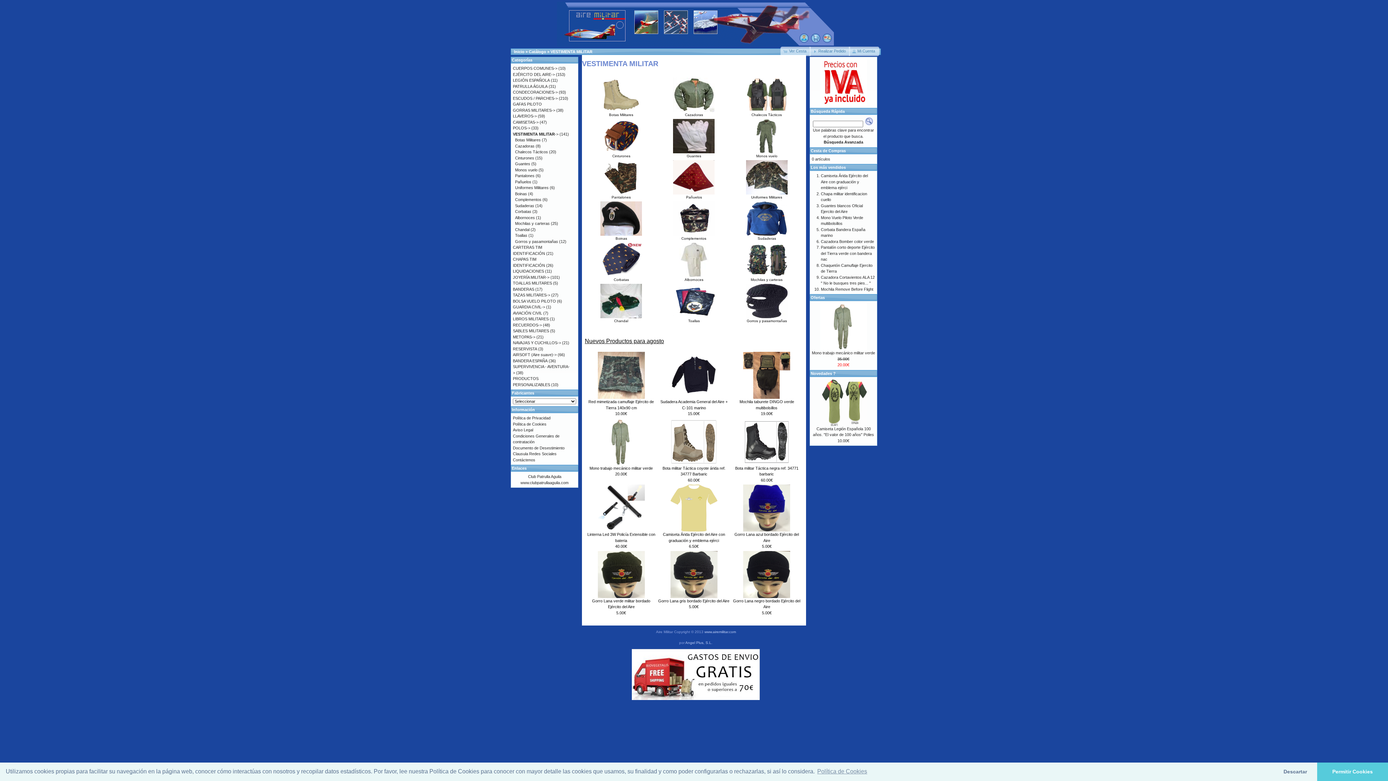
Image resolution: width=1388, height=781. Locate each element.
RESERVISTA (525, 349)
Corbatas (621, 280)
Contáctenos (524, 460)
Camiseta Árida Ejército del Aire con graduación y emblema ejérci (844, 182)
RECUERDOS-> (527, 325)
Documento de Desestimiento (539, 448)
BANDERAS (523, 289)
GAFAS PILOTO (527, 104)
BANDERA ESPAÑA (530, 361)
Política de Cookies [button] (842, 771)
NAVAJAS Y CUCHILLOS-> (537, 343)
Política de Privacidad (532, 418)
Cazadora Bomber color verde (847, 241)
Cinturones (621, 156)
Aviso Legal (523, 430)
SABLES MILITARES (531, 331)
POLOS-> (521, 128)
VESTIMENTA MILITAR (571, 52)
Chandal (621, 321)
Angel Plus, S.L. (698, 643)
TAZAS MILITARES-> (531, 295)
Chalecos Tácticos (766, 115)
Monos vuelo (766, 156)
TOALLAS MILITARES (532, 283)
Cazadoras (694, 115)
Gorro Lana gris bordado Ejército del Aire (693, 601)
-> (535, 134)
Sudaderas (767, 238)
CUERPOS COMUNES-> (535, 68)
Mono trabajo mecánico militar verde (621, 468)
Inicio (519, 52)
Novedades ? (823, 373)
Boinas (621, 238)
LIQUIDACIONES (528, 271)
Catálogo (537, 52)
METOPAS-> (524, 337)
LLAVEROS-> (525, 116)
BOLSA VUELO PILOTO (534, 301)
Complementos (693, 238)
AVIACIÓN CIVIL (527, 313)
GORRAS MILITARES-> (534, 110)
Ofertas (818, 297)
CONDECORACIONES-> (535, 92)
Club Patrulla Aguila (544, 476)
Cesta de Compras (828, 151)
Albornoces (694, 280)
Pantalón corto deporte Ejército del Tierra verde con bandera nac (848, 253)
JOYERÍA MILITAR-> (531, 277)
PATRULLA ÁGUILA (530, 86)
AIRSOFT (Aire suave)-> (535, 355)
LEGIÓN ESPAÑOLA (531, 80)
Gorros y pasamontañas (767, 321)
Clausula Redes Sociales (535, 454)
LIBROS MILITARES (531, 319)
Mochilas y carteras (767, 280)
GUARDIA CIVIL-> (529, 307)
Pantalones (621, 197)
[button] (795, 51)
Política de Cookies (530, 424)
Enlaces (519, 468)
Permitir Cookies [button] (1352, 771)
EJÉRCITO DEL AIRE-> (534, 74)
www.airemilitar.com (720, 632)
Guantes (694, 156)
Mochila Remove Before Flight (847, 289)
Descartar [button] (1295, 771)
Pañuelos (694, 197)
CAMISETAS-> (526, 122)
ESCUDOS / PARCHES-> (535, 98)
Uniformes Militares (766, 197)
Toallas (694, 321)
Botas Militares (621, 115)
